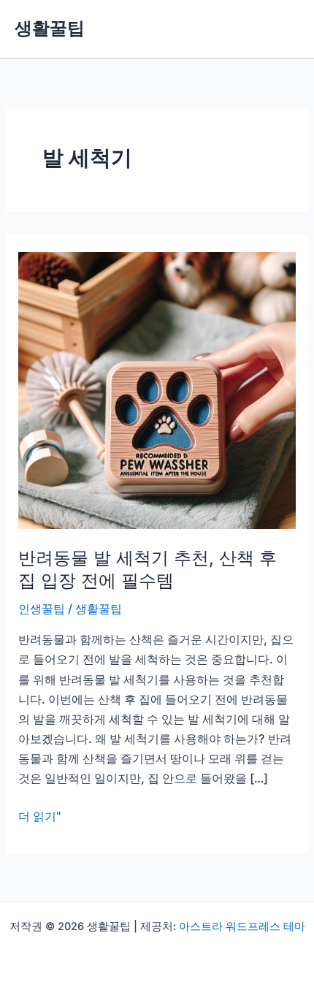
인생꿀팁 (41, 608)
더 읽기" (39, 817)
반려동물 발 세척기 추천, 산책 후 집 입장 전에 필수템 (147, 569)
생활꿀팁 (50, 28)
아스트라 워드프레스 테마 (242, 926)
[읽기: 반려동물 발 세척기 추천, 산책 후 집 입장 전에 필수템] (156, 389)
